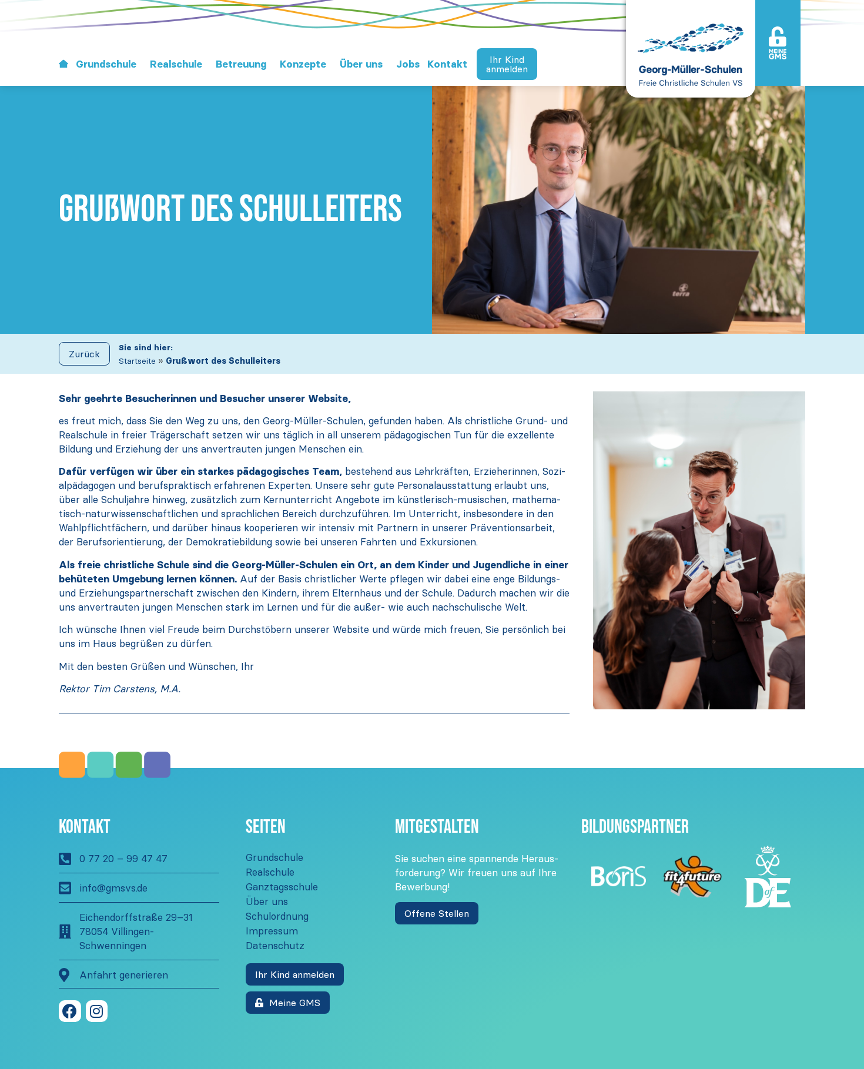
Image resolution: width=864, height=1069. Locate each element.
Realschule (176, 64)
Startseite (137, 361)
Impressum (272, 931)
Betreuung (241, 64)
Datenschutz (275, 945)
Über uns (361, 64)
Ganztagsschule (282, 887)
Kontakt (447, 64)
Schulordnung (277, 916)
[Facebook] (70, 1011)
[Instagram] (97, 1011)
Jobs (408, 64)
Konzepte (303, 64)
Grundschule (106, 64)
